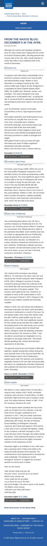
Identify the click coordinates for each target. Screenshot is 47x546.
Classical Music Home (11, 14)
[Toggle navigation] (42, 3)
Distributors (29, 518)
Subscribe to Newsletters (17, 521)
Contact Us (37, 521)
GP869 (30, 374)
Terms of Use (29, 533)
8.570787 (27, 257)
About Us (15, 518)
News (24, 14)
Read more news (23, 28)
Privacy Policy (17, 533)
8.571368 (23, 497)
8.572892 (23, 205)
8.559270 (18, 153)
